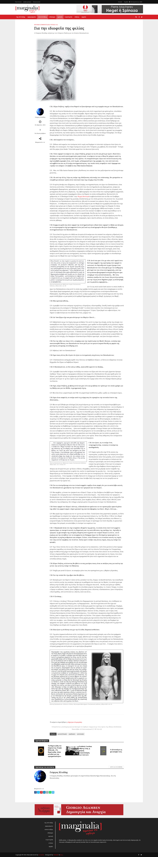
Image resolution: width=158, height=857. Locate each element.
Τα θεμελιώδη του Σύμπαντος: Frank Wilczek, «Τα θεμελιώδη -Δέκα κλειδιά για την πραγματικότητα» (55, 751)
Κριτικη (37, 24)
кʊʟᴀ (61, 855)
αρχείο (84, 17)
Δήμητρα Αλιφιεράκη (75, 722)
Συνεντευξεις (45, 24)
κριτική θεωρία (62, 734)
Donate (120, 2)
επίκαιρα (52, 17)
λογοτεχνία (68, 17)
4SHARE (55, 855)
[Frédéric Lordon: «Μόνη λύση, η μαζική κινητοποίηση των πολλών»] (72, 751)
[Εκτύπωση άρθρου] (40, 130)
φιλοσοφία (80, 734)
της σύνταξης (20, 17)
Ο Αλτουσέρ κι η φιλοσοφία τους (116, 751)
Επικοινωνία (36, 2)
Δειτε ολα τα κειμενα (116, 767)
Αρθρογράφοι (27, 2)
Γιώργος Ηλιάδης (40, 117)
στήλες (77, 17)
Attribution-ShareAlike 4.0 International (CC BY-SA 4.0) (97, 728)
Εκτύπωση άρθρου (40, 133)
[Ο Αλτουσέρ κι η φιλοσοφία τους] (103, 751)
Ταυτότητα (18, 2)
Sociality (41, 855)
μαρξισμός (72, 734)
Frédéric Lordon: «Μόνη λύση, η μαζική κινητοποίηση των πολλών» (85, 750)
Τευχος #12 (54, 24)
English (126, 2)
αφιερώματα (32, 17)
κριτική (60, 17)
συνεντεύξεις (42, 17)
